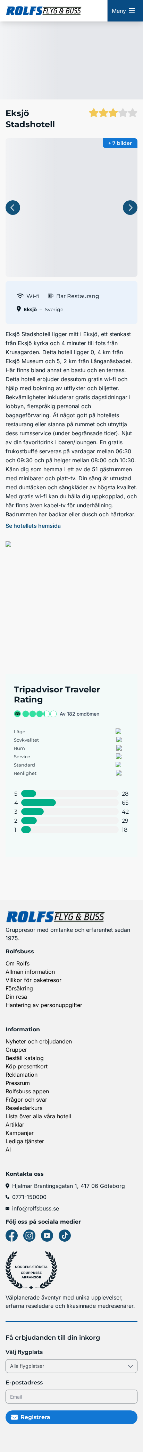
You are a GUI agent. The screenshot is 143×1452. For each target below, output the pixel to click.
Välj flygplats (24, 1352)
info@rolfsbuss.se (35, 1208)
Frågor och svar (26, 1099)
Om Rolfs (18, 963)
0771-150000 (29, 1196)
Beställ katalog (25, 1058)
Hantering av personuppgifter (44, 1004)
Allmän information (30, 971)
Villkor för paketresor (33, 980)
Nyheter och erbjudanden (39, 1041)
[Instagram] (29, 1236)
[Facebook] (12, 1236)
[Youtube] (47, 1236)
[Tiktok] (65, 1236)
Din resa (16, 996)
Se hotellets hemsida (33, 525)
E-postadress (24, 1382)
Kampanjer (20, 1132)
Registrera (35, 1417)
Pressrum (18, 1082)
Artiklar (15, 1124)
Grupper (16, 1049)
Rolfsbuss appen (27, 1091)
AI (8, 1149)
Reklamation (21, 1074)
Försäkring (19, 988)
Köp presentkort (27, 1066)
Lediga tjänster (25, 1141)
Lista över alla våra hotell (38, 1116)
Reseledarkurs (24, 1107)
